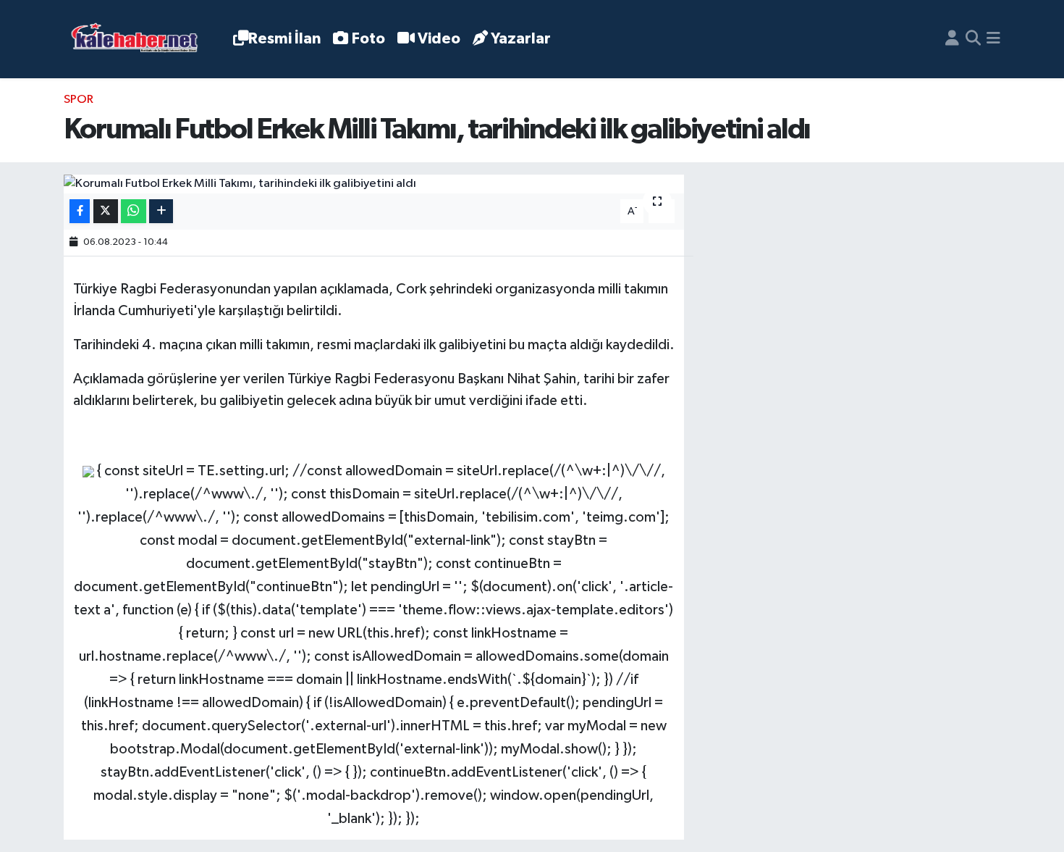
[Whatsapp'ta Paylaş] (133, 211)
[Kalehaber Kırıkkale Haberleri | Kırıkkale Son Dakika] (139, 39)
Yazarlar (521, 38)
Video (439, 38)
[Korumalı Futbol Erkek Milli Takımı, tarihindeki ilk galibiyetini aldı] (374, 184)
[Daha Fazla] (161, 211)
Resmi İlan (284, 38)
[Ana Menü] (993, 39)
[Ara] (973, 39)
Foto (368, 38)
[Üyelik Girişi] (952, 39)
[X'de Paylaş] (105, 211)
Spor (78, 99)
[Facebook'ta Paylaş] (79, 211)
